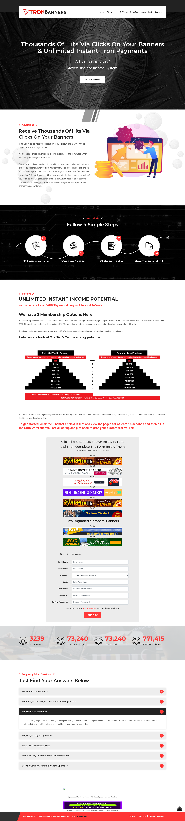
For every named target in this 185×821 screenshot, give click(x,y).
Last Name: (63, 569)
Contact (158, 12)
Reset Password (157, 816)
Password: (63, 595)
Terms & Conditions (89, 608)
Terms (132, 816)
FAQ (150, 12)
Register (134, 12)
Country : (64, 575)
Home (101, 12)
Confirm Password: (60, 602)
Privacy (142, 816)
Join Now (92, 614)
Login (143, 12)
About (110, 12)
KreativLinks (82, 816)
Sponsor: (64, 554)
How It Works (121, 12)
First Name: (63, 562)
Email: (65, 582)
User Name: (63, 589)
